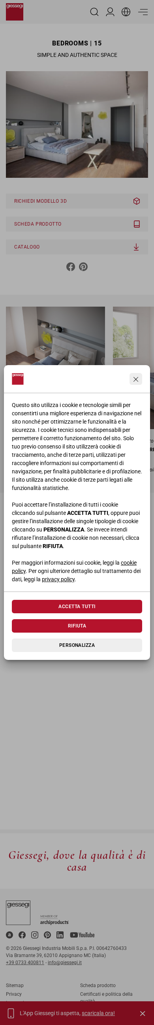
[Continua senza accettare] (136, 379)
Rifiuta (77, 626)
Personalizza (77, 645)
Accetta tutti (76, 606)
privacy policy (58, 579)
